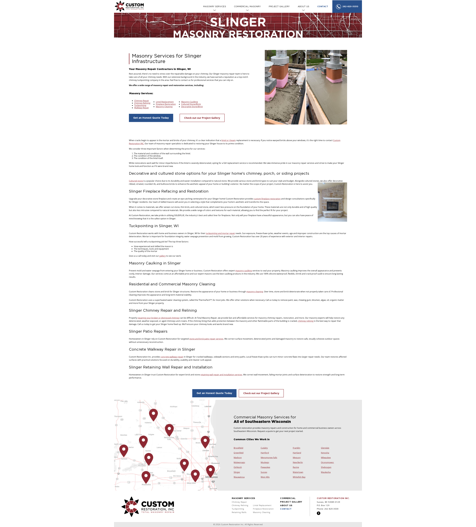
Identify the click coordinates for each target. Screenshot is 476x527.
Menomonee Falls (269, 457)
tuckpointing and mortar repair (220, 233)
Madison (238, 457)
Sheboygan (326, 467)
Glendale (325, 448)
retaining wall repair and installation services (221, 374)
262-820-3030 (350, 7)
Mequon (297, 457)
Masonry (214, 7)
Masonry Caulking (189, 101)
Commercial (247, 7)
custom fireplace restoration (267, 198)
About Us (303, 7)
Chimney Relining (142, 103)
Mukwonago (239, 462)
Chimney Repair (141, 100)
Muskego (265, 462)
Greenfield (238, 453)
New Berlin (298, 462)
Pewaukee (265, 467)
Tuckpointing (140, 105)
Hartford (265, 453)
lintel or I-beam (229, 140)
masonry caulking (243, 270)
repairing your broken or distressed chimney (158, 317)
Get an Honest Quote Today (151, 118)
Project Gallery (291, 502)
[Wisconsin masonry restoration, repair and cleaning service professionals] (147, 507)
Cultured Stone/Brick (191, 104)
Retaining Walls (239, 512)
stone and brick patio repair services (206, 338)
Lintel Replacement (165, 101)
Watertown (298, 472)
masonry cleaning (254, 291)
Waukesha (326, 472)
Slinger (237, 472)
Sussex (264, 472)
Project (279, 7)
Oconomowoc (327, 462)
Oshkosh (238, 467)
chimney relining (305, 321)
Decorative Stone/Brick (192, 106)
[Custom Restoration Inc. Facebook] (318, 514)
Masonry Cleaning (164, 106)
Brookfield (238, 448)
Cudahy (264, 448)
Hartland (297, 453)
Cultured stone (136, 181)
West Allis (265, 477)
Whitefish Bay (299, 477)
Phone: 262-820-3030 (328, 509)
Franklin (296, 448)
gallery (162, 256)
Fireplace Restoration (166, 104)
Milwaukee (326, 457)
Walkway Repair (141, 107)
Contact (322, 7)
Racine (296, 467)
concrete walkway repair (172, 356)
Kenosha (325, 453)
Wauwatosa (239, 477)
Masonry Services (243, 498)
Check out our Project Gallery (202, 118)
